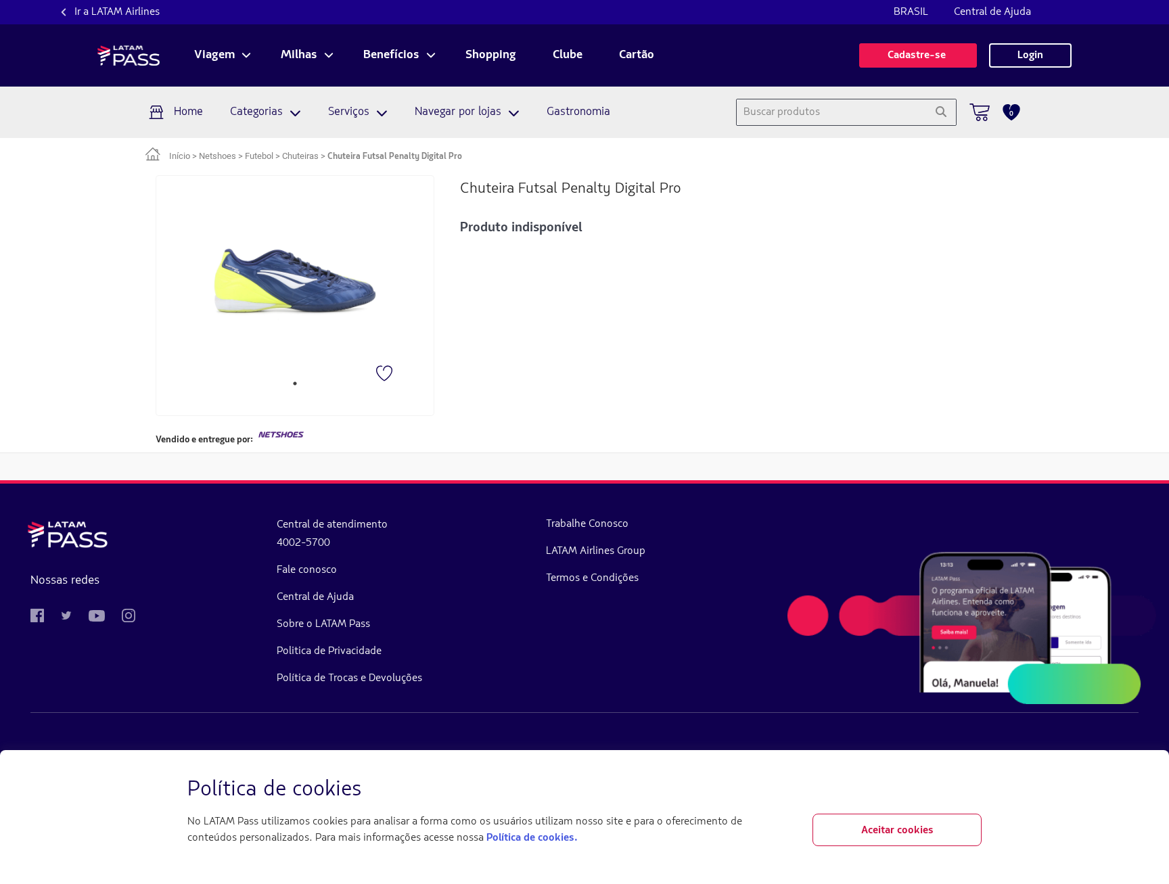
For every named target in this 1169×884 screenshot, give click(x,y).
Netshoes (217, 156)
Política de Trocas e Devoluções (349, 678)
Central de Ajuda (992, 12)
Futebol (259, 156)
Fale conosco (307, 570)
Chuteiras (300, 156)
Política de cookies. (531, 838)
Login (1030, 55)
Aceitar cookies (897, 830)
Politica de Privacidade (329, 651)
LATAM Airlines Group (595, 551)
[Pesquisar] (940, 112)
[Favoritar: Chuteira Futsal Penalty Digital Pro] (385, 374)
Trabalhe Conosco (587, 524)
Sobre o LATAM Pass (323, 624)
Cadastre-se (918, 55)
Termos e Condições (592, 578)
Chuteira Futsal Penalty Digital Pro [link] (394, 156)
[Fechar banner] (971, 790)
